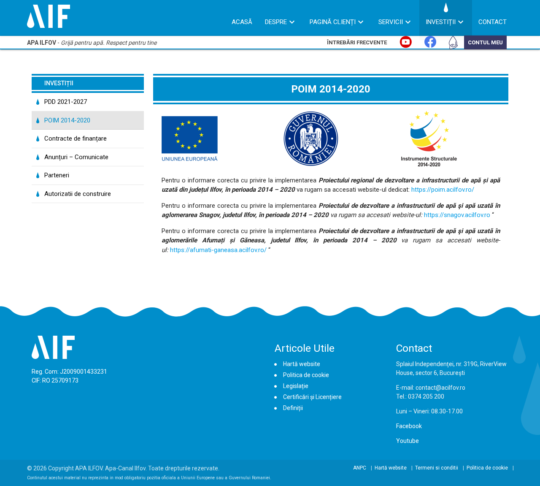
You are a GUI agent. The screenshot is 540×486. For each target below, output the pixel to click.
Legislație (295, 386)
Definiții (293, 408)
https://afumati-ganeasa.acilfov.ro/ (218, 250)
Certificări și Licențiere (312, 397)
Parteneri (56, 175)
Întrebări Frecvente (357, 42)
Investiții (441, 22)
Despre (276, 22)
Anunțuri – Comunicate (76, 157)
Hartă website (301, 364)
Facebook (409, 426)
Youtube (407, 440)
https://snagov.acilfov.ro (457, 215)
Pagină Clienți (333, 22)
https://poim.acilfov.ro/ (442, 189)
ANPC (359, 468)
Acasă (242, 22)
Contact (492, 22)
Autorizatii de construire (77, 194)
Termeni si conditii (436, 468)
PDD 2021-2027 (65, 102)
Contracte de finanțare (75, 138)
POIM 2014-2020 (67, 120)
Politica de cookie (306, 375)
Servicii (390, 22)
